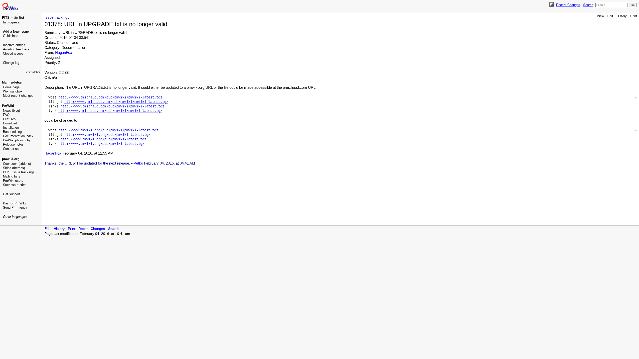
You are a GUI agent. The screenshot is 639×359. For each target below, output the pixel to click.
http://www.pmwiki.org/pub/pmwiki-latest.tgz (107, 135)
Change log (11, 63)
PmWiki (8, 106)
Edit (610, 16)
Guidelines (10, 36)
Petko (138, 163)
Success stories (14, 185)
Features (9, 119)
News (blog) (11, 110)
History (622, 16)
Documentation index (18, 136)
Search (588, 5)
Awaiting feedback (16, 49)
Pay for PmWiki (14, 203)
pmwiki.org (10, 159)
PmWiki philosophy (17, 140)
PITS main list (13, 17)
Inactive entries (14, 45)
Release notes (13, 144)
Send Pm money (15, 207)
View (600, 16)
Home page (11, 87)
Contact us (11, 149)
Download (10, 123)
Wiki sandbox (12, 91)
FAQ (6, 115)
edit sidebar (33, 72)
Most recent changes (18, 95)
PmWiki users (13, 180)
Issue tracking (55, 17)
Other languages (15, 217)
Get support (11, 194)
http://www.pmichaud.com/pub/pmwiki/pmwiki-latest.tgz (110, 97)
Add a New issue (16, 31)
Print (633, 16)
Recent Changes (568, 5)
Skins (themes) (14, 168)
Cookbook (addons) (17, 164)
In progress (11, 22)
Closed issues (13, 53)
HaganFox (63, 52)
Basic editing (12, 132)
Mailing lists (11, 176)
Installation (11, 127)
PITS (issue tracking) (18, 172)
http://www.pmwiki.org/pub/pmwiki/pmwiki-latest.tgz (108, 130)
